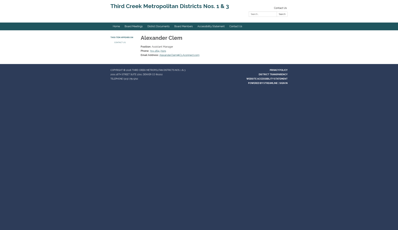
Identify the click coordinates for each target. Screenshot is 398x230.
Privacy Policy (279, 70)
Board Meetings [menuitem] (134, 26)
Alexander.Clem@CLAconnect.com (179, 55)
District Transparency (273, 74)
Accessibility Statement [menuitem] (211, 26)
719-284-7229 (158, 50)
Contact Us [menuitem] (235, 26)
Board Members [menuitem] (183, 26)
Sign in (283, 83)
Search (282, 14)
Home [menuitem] (116, 26)
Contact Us (280, 8)
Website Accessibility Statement (267, 79)
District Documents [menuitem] (158, 26)
